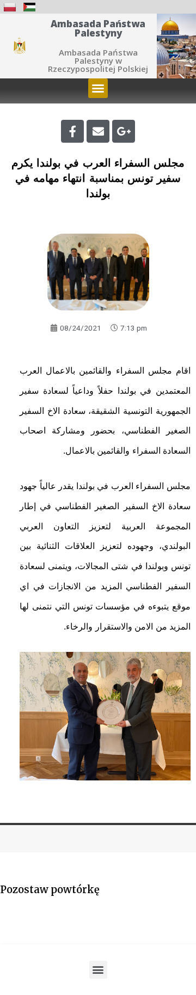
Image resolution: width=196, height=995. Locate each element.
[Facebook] (72, 131)
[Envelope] (98, 131)
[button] (98, 88)
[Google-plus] (123, 131)
